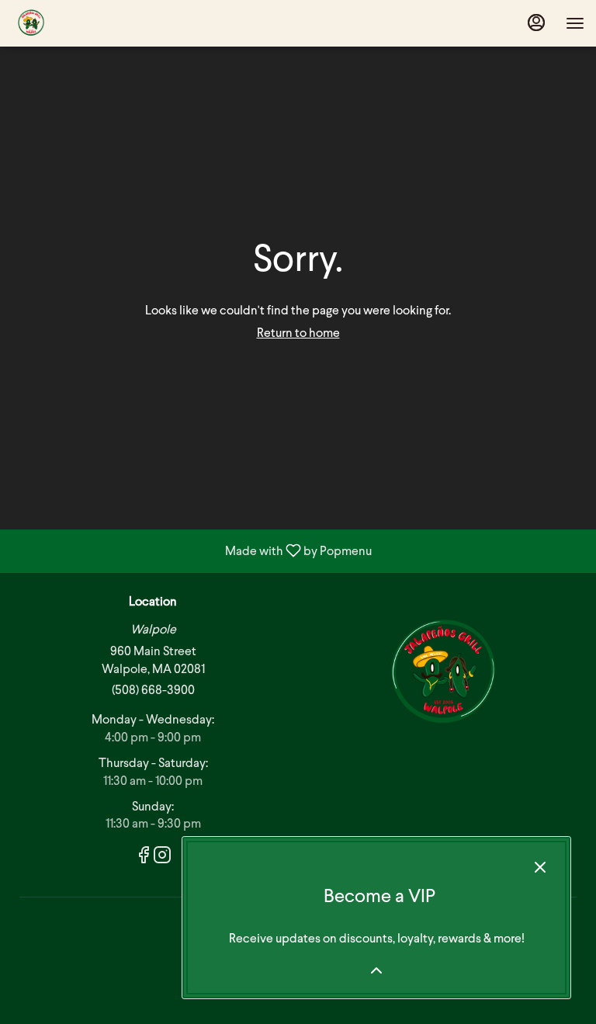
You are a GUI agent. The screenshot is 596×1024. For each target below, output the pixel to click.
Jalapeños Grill (443, 674)
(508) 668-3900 (153, 691)
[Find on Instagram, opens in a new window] (162, 859)
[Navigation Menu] (575, 23)
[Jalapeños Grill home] (81, 23)
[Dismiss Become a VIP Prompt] (540, 867)
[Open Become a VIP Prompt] (376, 970)
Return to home (298, 334)
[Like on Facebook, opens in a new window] (143, 859)
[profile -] (536, 22)
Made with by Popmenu (192, 551)
